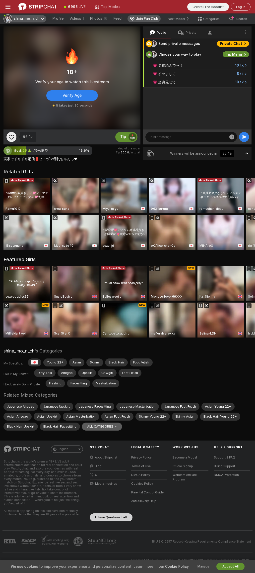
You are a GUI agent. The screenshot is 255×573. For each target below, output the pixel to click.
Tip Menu (234, 54)
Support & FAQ (224, 457)
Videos (76, 18)
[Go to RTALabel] (10, 542)
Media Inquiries (106, 483)
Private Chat (231, 44)
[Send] (244, 137)
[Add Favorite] (11, 137)
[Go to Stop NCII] (102, 542)
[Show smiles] (232, 137)
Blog (98, 466)
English (63, 449)
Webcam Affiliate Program (185, 477)
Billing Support (224, 466)
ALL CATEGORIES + (102, 426)
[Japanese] (34, 362)
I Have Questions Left (111, 517)
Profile (58, 18)
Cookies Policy (142, 483)
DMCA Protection (226, 475)
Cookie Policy (177, 567)
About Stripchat (106, 457)
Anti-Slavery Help (143, 501)
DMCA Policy (140, 475)
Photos (98, 18)
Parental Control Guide (147, 492)
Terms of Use (141, 466)
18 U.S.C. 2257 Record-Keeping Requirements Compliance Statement (201, 541)
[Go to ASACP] (29, 541)
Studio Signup (183, 466)
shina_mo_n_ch (19, 350)
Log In (240, 7)
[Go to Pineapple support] (78, 541)
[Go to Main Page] (38, 6)
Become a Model (185, 457)
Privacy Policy (141, 457)
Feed (117, 18)
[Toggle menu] (8, 6)
